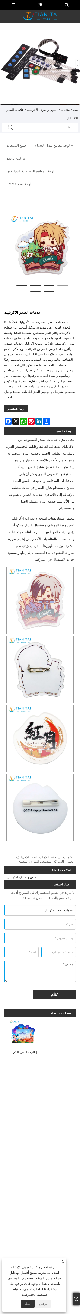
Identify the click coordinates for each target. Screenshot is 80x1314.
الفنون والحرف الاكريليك (42, 110)
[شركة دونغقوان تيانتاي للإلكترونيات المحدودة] (40, 16)
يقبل (28, 1304)
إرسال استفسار (15, 409)
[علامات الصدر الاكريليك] (42, 247)
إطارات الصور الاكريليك (22, 1052)
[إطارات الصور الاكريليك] (23, 1033)
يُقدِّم (54, 994)
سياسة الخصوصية (34, 1294)
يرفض (43, 1304)
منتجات (65, 110)
